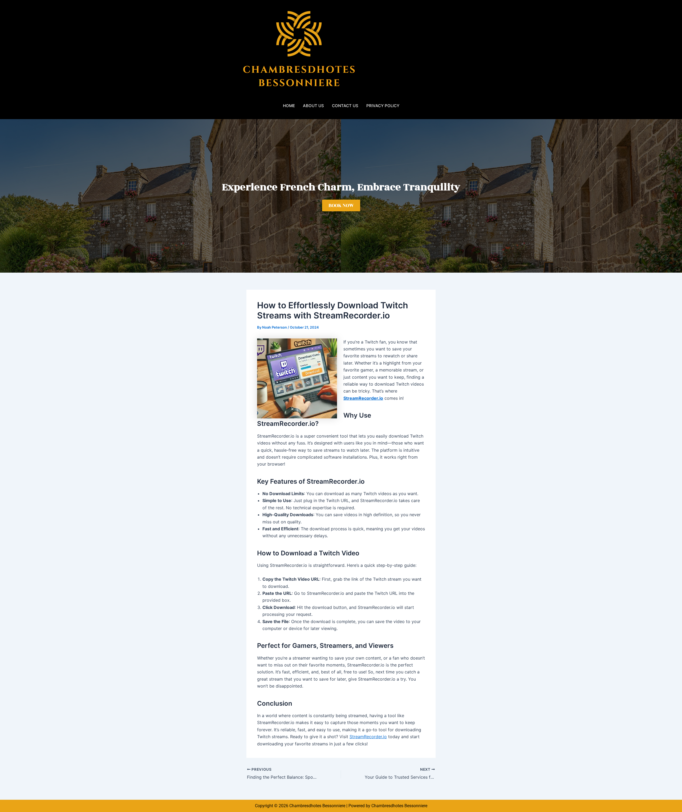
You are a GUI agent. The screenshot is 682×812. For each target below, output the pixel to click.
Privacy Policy (382, 105)
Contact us (345, 105)
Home (289, 105)
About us (313, 105)
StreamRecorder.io (368, 736)
